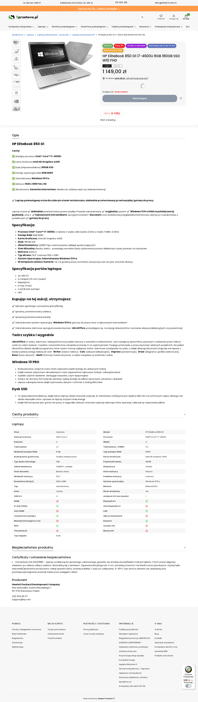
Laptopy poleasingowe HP (83, 35)
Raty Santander (19, 633)
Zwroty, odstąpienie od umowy (26, 629)
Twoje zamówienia (57, 629)
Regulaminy (17, 638)
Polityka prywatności (128, 629)
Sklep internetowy (98, 698)
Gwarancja (17, 642)
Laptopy (30, 35)
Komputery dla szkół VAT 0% (132, 686)
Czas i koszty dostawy (93, 633)
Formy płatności (90, 629)
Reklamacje (17, 647)
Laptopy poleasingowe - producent (53, 35)
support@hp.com (21, 599)
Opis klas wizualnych (164, 642)
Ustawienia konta (56, 633)
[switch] (188, 686)
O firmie (158, 629)
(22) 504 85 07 (20, 596)
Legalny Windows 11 (128, 664)
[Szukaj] (142, 17)
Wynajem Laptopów (128, 633)
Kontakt (158, 638)
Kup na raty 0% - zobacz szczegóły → (99, 8)
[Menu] (193, 666)
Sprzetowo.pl (17, 35)
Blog (157, 633)
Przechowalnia (55, 638)
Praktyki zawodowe (164, 655)
